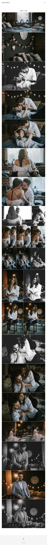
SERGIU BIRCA (6, 2)
